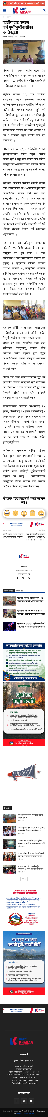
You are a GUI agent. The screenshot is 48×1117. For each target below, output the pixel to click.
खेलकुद (9, 17)
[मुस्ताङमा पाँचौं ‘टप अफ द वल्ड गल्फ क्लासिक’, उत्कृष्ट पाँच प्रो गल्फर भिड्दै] (9, 613)
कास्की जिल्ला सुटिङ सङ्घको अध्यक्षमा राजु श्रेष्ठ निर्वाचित (13, 535)
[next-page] (8, 636)
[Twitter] (24, 578)
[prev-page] (4, 636)
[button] (4, 10)
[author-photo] (24, 563)
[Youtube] (29, 578)
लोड (23, 879)
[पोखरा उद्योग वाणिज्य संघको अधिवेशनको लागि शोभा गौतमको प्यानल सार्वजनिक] (9, 856)
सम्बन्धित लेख (8, 591)
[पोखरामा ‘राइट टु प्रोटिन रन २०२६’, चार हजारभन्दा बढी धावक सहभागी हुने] (9, 601)
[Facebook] (18, 578)
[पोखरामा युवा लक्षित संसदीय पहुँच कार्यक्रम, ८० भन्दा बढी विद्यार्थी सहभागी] (9, 869)
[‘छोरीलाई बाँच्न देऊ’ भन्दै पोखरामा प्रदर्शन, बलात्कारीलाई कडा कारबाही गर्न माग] (9, 831)
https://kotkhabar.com (24, 570)
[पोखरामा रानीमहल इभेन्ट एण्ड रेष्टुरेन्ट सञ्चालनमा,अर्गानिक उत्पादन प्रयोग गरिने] (9, 844)
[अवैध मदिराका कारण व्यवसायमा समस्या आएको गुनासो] (9, 818)
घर (3, 17)
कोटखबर (5, 37)
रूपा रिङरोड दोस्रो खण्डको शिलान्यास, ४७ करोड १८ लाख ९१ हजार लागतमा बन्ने (35, 537)
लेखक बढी (19, 591)
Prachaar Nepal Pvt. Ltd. (25, 1114)
